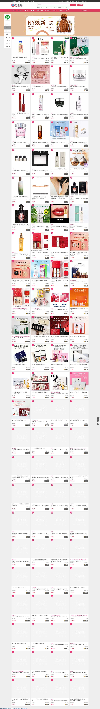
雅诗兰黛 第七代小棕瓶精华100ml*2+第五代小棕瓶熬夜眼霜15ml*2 (59, 617)
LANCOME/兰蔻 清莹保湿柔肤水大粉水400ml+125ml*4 (40, 421)
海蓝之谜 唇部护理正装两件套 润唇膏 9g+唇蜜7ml (78, 59)
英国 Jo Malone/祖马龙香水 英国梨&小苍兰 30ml (40, 505)
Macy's (49, 7)
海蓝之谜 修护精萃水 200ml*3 (79, 616)
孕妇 (69, 7)
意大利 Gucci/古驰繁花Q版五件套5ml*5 (40, 392)
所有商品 (7, 27)
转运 (55, 10)
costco (63, 7)
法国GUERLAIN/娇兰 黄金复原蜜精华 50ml (20, 254)
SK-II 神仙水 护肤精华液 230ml (18, 587)
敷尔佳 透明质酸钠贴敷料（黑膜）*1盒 (20, 643)
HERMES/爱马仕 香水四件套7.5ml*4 (78, 336)
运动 (27, 10)
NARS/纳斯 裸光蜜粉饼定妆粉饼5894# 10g (40, 170)
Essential (45, 7)
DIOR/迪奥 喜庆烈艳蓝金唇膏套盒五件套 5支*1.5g (79, 449)
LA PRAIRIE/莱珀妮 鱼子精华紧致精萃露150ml (40, 477)
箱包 (8, 37)
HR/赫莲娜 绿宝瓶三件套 (21, 337)
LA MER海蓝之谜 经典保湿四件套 (77, 587)
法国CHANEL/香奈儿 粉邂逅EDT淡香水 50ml (78, 533)
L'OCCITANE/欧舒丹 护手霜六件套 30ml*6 (39, 310)
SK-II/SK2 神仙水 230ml (78, 560)
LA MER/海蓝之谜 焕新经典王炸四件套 (20, 616)
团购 (61, 10)
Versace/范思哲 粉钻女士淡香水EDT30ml (19, 142)
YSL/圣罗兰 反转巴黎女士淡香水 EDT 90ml (59, 533)
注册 (83, 1)
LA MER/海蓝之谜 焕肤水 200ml (77, 225)
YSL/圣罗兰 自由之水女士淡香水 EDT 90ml (59, 589)
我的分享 (78, 1)
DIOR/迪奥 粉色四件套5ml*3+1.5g (58, 364)
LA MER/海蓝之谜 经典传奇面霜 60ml (59, 449)
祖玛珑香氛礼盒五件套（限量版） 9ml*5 (40, 336)
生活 (8, 46)
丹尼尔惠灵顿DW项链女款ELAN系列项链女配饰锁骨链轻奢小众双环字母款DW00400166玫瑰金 (59, 198)
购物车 (80, 4)
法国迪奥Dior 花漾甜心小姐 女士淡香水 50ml (20, 561)
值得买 (42, 7)
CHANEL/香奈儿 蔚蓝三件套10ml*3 (19, 364)
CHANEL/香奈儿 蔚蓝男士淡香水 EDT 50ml (40, 533)
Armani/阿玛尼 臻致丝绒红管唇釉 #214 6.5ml (59, 86)
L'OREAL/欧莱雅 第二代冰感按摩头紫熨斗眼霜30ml (59, 701)
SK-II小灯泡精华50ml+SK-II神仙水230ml (40, 252)
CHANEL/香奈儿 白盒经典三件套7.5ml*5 (78, 364)
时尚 (8, 40)
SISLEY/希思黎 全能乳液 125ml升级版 (40, 225)
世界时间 (25, 1)
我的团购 (67, 1)
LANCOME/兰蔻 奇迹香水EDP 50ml (19, 532)
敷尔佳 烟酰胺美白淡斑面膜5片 (38, 643)
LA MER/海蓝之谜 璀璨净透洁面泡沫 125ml (78, 673)
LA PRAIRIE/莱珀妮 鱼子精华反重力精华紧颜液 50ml (59, 477)
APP (66, 10)
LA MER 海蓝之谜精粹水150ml (38, 448)
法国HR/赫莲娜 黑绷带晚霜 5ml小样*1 (59, 420)
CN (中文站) (31, 1)
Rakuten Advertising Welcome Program (8, 708)
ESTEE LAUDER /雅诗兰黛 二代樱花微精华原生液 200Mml (40, 114)
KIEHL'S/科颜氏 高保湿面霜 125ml (77, 86)
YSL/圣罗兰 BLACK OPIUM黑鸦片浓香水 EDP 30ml (79, 198)
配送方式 (7, 24)
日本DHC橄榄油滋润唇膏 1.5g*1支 (19, 57)
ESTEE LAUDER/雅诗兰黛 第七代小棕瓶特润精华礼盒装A (20, 310)
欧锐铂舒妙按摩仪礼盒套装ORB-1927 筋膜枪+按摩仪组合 (20, 86)
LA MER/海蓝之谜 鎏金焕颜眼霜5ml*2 (78, 168)
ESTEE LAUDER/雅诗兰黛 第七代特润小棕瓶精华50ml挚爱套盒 (79, 282)
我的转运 (61, 1)
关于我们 (19, 1)
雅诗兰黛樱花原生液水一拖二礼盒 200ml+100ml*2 (58, 142)
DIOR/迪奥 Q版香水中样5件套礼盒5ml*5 (59, 393)
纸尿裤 (66, 7)
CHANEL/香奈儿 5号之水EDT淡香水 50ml (78, 505)
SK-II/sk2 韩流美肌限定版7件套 (18, 420)
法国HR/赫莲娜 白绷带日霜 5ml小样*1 (78, 420)
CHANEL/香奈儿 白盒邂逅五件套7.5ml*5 (78, 392)
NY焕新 (50, 24)
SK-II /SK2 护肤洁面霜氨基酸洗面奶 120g (58, 673)
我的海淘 (85, 10)
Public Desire (54, 7)
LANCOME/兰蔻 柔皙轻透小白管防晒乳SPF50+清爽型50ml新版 (20, 673)
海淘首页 (14, 1)
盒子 (98, 424)
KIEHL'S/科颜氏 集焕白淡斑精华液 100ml (79, 114)
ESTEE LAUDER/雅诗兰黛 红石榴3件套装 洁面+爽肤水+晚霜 (59, 310)
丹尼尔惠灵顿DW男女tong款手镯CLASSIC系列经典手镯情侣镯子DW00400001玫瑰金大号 (39, 198)
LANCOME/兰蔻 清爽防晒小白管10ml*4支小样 (78, 645)
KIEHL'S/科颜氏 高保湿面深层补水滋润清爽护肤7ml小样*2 (59, 645)
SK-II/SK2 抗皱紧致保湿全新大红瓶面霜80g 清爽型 (40, 589)
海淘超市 (48, 10)
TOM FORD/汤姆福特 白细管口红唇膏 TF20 (59, 226)
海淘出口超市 (40, 10)
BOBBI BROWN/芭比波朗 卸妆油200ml (59, 168)
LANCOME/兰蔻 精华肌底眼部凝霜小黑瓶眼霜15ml (59, 114)
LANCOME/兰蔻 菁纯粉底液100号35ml (78, 141)
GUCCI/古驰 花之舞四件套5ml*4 (38, 364)
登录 (86, 1)
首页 (15, 10)
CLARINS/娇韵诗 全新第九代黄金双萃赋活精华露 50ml (40, 142)
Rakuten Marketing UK (22, 708)
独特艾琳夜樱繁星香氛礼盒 (37, 86)
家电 (8, 34)
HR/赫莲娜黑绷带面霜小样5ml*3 (19, 169)
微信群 (98, 421)
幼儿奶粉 (59, 7)
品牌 (33, 10)
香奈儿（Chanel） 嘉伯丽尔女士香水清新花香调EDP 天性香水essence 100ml (59, 505)
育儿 (8, 43)
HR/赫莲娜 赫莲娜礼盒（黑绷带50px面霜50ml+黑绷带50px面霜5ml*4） (21, 449)
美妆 (8, 31)
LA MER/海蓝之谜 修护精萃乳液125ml (20, 196)
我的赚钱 (72, 1)
